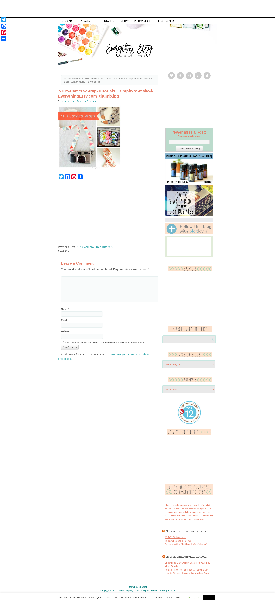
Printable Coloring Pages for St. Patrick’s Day (186, 570)
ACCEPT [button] (209, 598)
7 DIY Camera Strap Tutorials (94, 247)
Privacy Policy (167, 591)
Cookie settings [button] (191, 597)
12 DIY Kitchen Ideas (175, 537)
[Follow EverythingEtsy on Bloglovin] (189, 234)
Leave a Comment (87, 101)
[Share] (4, 39)
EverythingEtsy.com (185, 51)
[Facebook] (4, 26)
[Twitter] (4, 20)
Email (64, 320)
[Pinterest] (4, 32)
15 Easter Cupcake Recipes (178, 541)
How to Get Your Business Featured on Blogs (187, 573)
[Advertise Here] (189, 495)
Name (65, 309)
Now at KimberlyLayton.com (186, 556)
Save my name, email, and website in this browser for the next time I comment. (105, 342)
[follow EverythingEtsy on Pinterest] (189, 434)
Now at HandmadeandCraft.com (188, 531)
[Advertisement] (109, 214)
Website (65, 331)
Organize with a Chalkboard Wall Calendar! (186, 544)
